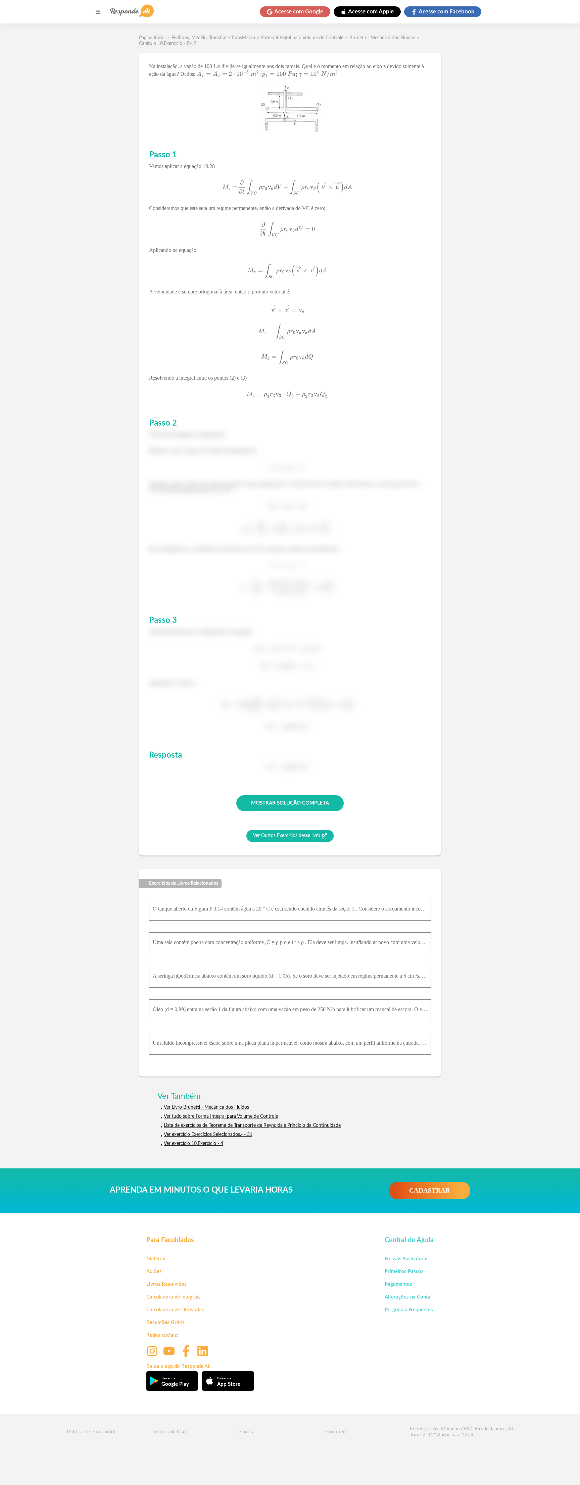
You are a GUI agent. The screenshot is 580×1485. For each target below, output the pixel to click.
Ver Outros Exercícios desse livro (286, 835)
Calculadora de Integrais (173, 1297)
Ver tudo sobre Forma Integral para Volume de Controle (221, 1116)
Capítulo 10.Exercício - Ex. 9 (168, 43)
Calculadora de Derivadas (175, 1309)
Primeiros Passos (404, 1271)
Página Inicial (152, 38)
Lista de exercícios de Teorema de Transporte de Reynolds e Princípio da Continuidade (252, 1125)
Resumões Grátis (165, 1322)
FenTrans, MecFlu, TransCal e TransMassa (213, 38)
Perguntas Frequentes (409, 1309)
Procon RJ (335, 1431)
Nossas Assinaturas (407, 1258)
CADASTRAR (429, 1190)
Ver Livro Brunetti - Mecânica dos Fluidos (206, 1107)
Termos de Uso (169, 1431)
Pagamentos (398, 1284)
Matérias (156, 1258)
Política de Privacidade (91, 1431)
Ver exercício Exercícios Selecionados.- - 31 (208, 1134)
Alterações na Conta (407, 1297)
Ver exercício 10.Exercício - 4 (193, 1143)
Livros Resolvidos (166, 1284)
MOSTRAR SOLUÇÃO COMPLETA (290, 803)
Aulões (154, 1271)
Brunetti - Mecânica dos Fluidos (382, 38)
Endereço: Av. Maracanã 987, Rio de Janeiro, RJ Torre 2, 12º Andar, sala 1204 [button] (461, 1431)
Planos (245, 1431)
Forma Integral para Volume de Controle (302, 38)
